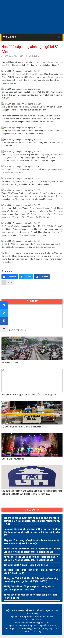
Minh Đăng (34, 56)
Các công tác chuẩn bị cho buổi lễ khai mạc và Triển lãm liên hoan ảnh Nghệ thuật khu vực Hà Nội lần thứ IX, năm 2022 (32, 532)
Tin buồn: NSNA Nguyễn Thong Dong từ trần (26, 565)
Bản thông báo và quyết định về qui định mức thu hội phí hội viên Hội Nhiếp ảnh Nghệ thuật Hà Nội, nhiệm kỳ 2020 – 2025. (32, 520)
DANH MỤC (11, 37)
